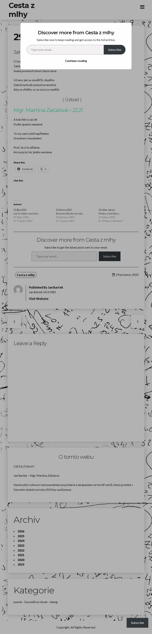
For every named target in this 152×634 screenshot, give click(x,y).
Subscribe (114, 49)
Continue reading (76, 60)
